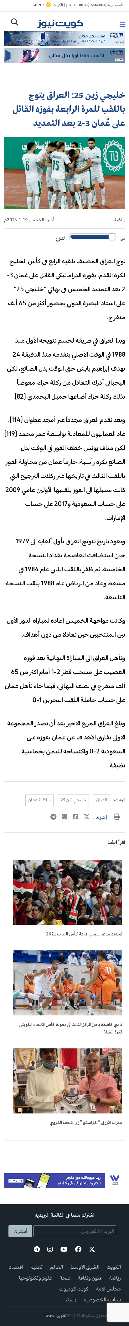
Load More (64, 1151)
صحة (65, 1278)
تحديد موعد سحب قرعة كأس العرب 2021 (84, 934)
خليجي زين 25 (73, 800)
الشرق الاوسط (84, 1267)
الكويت (114, 1267)
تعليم (36, 1267)
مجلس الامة (108, 1289)
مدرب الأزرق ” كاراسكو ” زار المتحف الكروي (85, 1123)
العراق (101, 800)
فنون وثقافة (90, 1278)
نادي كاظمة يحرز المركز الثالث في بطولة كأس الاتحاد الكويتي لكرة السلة (70, 1028)
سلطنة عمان (39, 800)
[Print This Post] (116, 818)
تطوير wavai (55, 1316)
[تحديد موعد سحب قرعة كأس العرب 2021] (67, 924)
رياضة (119, 220)
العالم (56, 1267)
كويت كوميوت (74, 1289)
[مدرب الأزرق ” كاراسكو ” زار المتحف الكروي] (67, 1112)
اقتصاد (16, 1267)
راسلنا (70, 1300)
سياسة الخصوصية (102, 1300)
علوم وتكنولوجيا (35, 1278)
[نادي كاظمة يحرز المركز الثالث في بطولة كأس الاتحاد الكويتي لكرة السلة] (67, 1014)
